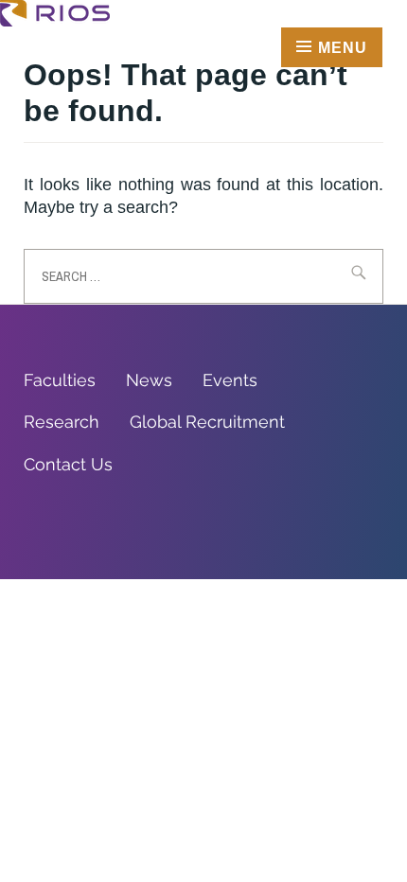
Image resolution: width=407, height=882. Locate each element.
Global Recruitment (207, 422)
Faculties (60, 380)
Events (230, 380)
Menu (342, 48)
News (149, 380)
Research (61, 422)
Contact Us (68, 464)
